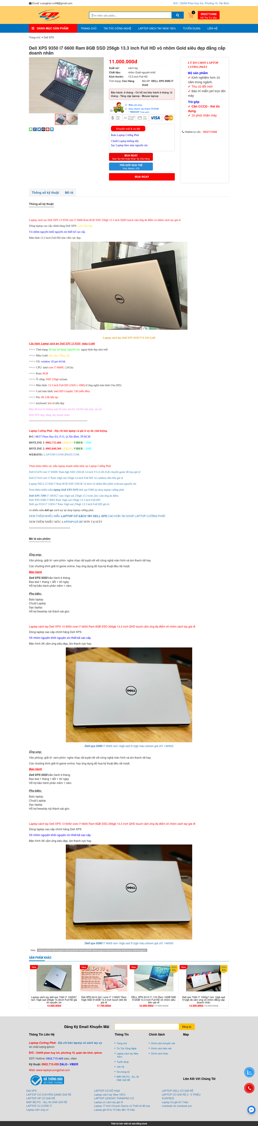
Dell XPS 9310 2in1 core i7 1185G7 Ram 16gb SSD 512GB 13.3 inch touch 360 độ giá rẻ (104, 1000)
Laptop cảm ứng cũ (37, 1109)
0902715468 (209, 14)
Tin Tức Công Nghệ (117, 28)
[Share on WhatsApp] (30, 129)
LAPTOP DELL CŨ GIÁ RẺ (177, 1090)
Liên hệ (212, 28)
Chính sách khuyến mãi (163, 1043)
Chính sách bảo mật (161, 1048)
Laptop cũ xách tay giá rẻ (108, 1102)
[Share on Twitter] (39, 129)
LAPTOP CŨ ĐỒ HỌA (107, 1090)
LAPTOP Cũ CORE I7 (39, 1106)
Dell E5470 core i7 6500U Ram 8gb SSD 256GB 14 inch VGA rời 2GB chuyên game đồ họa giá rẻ (84, 471)
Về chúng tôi (123, 1071)
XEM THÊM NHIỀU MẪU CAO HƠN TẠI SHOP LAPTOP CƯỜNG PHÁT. (97, 516)
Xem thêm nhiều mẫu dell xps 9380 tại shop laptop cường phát (76, 489)
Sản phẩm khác (40, 957)
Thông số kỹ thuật (45, 192)
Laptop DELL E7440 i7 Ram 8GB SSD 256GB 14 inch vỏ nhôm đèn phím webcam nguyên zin (82, 483)
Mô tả (69, 192)
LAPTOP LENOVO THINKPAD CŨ (114, 1098)
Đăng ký (186, 1026)
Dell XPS (49, 37)
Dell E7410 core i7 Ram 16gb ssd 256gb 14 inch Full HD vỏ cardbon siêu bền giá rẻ (76, 477)
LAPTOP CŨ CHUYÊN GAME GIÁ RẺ (48, 1094)
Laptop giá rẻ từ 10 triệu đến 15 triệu (114, 1109)
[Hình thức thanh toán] (142, 107)
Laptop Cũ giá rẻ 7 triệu (175, 1102)
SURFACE (168, 1098)
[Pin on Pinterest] (47, 129)
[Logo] (49, 15)
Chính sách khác (159, 1053)
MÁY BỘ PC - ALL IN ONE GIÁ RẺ (128, 1078)
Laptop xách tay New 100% (157, 28)
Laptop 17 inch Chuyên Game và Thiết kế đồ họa (122, 1106)
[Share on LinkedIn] (52, 129)
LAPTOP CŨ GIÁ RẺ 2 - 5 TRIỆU (181, 1094)
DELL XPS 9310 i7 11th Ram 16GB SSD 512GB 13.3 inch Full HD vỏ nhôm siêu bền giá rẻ (153, 1000)
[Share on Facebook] (35, 129)
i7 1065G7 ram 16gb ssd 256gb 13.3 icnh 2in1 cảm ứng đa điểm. (74, 495)
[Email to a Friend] (43, 129)
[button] (100, 60)
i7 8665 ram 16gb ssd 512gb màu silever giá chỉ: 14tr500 (129, 746)
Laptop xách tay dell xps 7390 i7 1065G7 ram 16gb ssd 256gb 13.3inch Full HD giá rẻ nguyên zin (54, 1000)
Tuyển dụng (191, 28)
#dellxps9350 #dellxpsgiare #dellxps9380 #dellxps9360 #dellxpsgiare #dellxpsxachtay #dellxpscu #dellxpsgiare (92, 950)
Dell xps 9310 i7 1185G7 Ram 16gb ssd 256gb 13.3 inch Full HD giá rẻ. (69, 504)
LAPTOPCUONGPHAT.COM (61, 454)
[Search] (177, 15)
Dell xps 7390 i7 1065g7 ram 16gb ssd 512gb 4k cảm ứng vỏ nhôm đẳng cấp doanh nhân (203, 1000)
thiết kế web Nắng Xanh (135, 1123)
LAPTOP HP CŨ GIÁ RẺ (40, 1098)
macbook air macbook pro (177, 1106)
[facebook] (251, 1110)
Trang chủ (89, 28)
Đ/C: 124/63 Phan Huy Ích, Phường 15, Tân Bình (201, 3)
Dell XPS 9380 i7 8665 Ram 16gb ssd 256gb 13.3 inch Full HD (64, 499)
